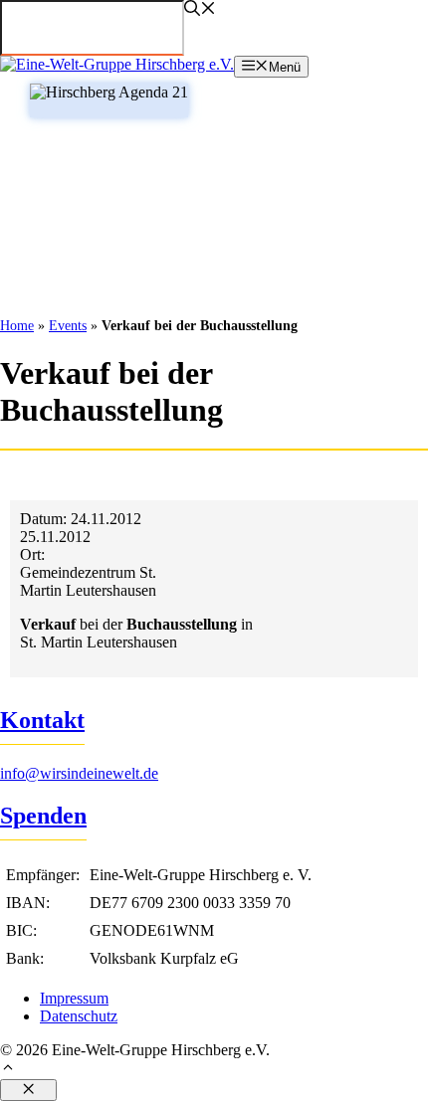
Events (68, 325)
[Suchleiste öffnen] (200, 10)
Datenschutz (78, 1016)
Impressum (74, 998)
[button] (214, 1069)
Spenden (43, 815)
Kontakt (42, 720)
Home (17, 325)
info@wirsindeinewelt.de (79, 773)
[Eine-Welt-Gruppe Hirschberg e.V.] (117, 64)
